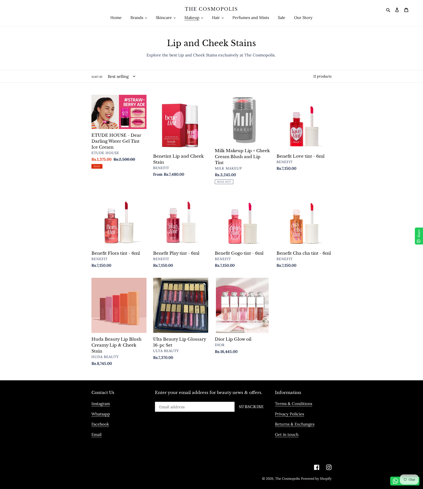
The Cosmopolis (287, 478)
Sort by (97, 76)
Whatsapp (100, 413)
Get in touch (287, 434)
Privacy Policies (289, 413)
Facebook (100, 424)
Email (96, 434)
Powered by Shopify (316, 478)
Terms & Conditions (293, 403)
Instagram (100, 403)
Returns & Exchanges (294, 424)
